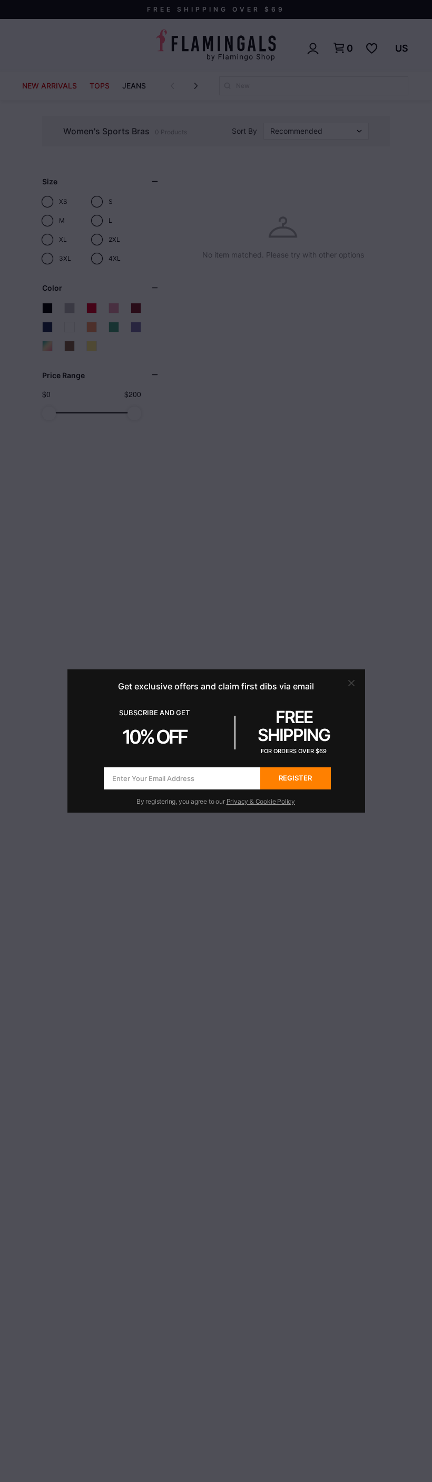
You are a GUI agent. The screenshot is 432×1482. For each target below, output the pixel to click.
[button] (351, 683)
